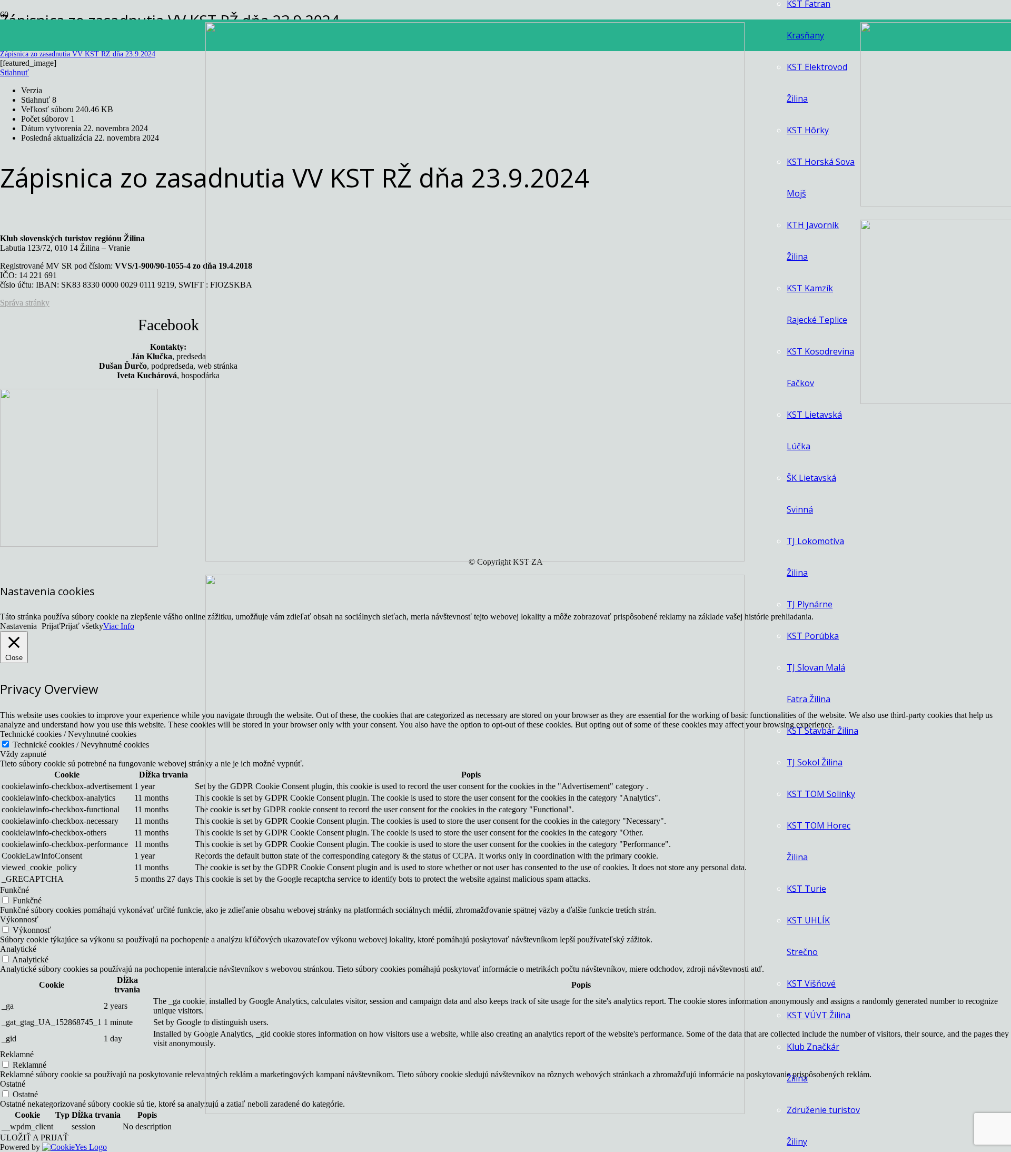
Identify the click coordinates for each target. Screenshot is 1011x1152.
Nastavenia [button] (18, 626)
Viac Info (118, 626)
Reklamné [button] (17, 1054)
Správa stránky (24, 302)
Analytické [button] (18, 948)
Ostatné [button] (12, 1083)
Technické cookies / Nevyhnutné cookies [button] (68, 734)
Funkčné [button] (14, 889)
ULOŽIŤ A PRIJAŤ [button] (34, 1137)
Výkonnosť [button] (19, 919)
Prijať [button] (51, 626)
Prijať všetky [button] (82, 626)
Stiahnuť (14, 72)
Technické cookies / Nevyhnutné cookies (81, 744)
